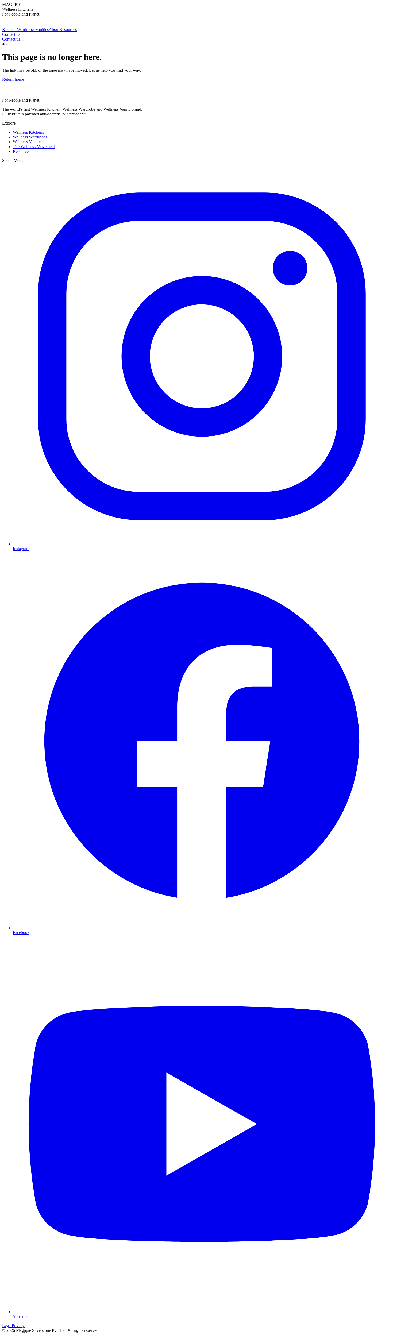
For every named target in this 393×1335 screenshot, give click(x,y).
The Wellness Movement (34, 146)
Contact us (11, 34)
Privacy (18, 1325)
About (54, 29)
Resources (68, 29)
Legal (7, 1325)
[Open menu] (22, 40)
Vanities (42, 29)
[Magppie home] (23, 24)
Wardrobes (26, 29)
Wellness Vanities (27, 142)
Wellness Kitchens (28, 132)
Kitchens (9, 29)
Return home (13, 79)
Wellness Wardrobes (30, 137)
